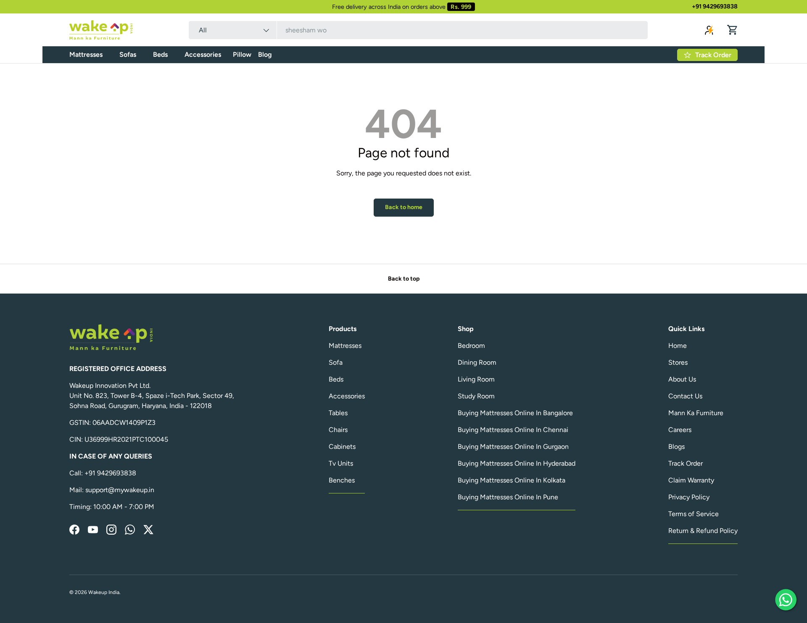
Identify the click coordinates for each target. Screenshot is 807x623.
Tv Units (341, 463)
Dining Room (477, 362)
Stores (678, 362)
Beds (160, 54)
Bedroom (471, 346)
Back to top (403, 278)
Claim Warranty (691, 480)
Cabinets (342, 447)
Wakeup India (103, 592)
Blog (265, 54)
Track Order (685, 463)
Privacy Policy (688, 497)
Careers (679, 430)
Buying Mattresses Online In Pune (508, 497)
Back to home (403, 207)
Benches (342, 480)
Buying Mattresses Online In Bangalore (515, 413)
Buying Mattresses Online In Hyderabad (516, 463)
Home (677, 346)
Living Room (476, 379)
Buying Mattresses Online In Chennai (513, 430)
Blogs (676, 447)
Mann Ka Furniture (695, 413)
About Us (682, 379)
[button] (732, 30)
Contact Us (685, 396)
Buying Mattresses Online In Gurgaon (513, 447)
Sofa (336, 362)
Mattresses (86, 54)
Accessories (203, 54)
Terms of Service (693, 514)
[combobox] (418, 30)
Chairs (338, 430)
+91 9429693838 (715, 6)
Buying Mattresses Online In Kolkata (511, 480)
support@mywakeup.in (119, 490)
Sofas (127, 54)
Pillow (242, 54)
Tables (338, 413)
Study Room (476, 396)
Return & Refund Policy (703, 531)
